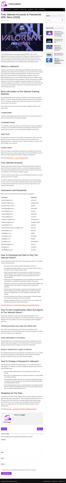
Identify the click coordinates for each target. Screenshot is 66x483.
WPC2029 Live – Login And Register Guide (17, 158)
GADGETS (30, 9)
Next (39, 428)
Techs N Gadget (5, 20)
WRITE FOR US (47, 481)
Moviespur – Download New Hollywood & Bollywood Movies (21, 409)
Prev (5, 428)
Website (3, 464)
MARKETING (23, 9)
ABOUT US (54, 481)
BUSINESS (16, 9)
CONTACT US (62, 481)
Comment (3, 439)
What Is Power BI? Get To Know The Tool (58, 41)
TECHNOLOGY (8, 9)
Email (2, 458)
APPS (36, 9)
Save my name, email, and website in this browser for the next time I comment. (19, 469)
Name (2, 452)
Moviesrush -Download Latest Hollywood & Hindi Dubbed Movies (22, 305)
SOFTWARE (42, 9)
